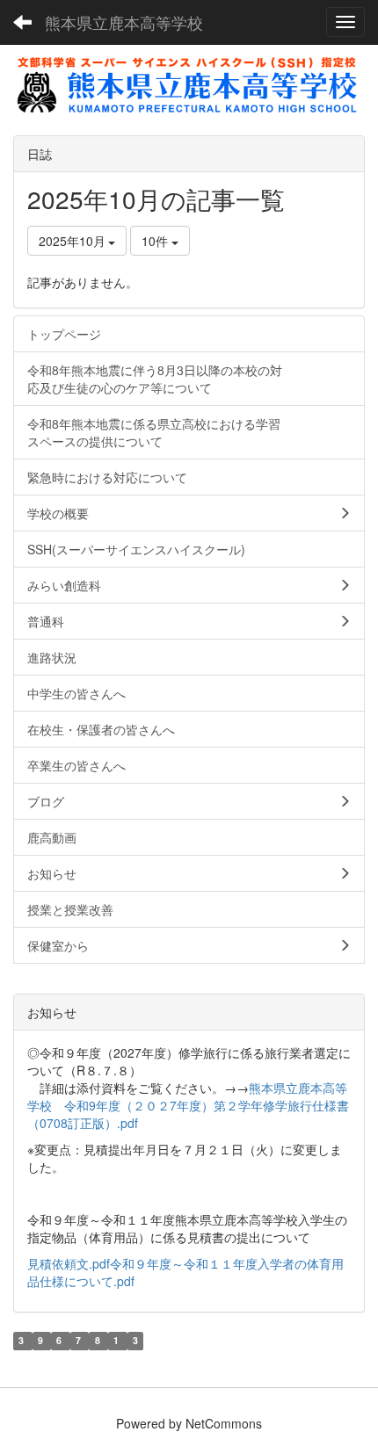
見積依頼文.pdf (68, 1263)
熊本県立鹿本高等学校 (124, 22)
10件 (156, 241)
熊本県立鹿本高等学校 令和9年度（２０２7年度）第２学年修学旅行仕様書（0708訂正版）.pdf (188, 1105)
